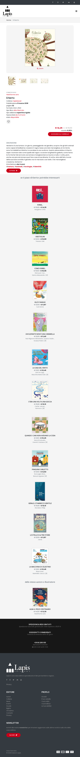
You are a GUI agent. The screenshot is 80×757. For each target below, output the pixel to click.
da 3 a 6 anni (20, 115)
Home (8, 20)
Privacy (9, 684)
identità (37, 166)
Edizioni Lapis (16, 753)
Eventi (8, 704)
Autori (8, 697)
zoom (41, 68)
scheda (12, 170)
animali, (19, 166)
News (8, 701)
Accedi (43, 697)
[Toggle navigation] (76, 11)
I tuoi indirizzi (45, 704)
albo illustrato (19, 110)
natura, (10, 166)
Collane (9, 699)
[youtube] (75, 2)
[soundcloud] (69, 2)
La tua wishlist (46, 706)
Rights (8, 708)
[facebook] (53, 2)
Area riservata (11, 751)
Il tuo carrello (46, 699)
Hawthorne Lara (12, 94)
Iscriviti (12, 735)
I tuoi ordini (45, 701)
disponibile (15, 117)
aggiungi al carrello (60, 134)
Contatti (9, 713)
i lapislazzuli (17, 101)
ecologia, (28, 166)
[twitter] (63, 2)
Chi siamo (10, 711)
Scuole (8, 706)
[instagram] (58, 2)
